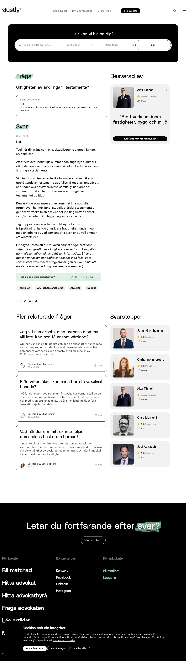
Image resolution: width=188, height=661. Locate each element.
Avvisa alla (80, 648)
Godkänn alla (34, 648)
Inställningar (58, 648)
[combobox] (79, 45)
